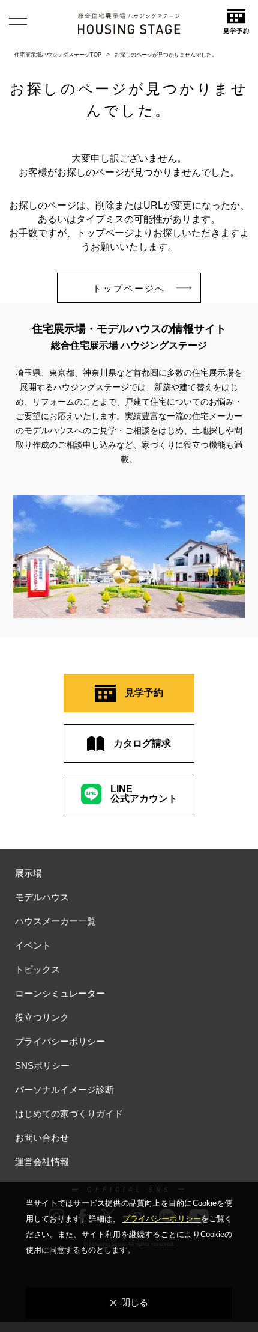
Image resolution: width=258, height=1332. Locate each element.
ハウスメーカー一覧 (55, 921)
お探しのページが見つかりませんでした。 (166, 55)
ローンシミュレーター (60, 993)
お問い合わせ (42, 1137)
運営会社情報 (42, 1161)
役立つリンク (42, 1017)
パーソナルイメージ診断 (64, 1089)
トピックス (37, 969)
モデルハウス (42, 897)
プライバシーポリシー (60, 1041)
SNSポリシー (42, 1065)
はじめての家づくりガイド (69, 1113)
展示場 (28, 873)
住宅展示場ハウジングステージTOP (57, 55)
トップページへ (128, 288)
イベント (33, 945)
